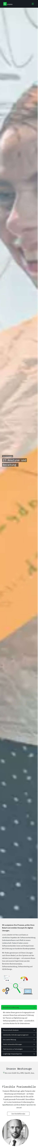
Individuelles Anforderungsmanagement (15, 1035)
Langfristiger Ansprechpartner (12, 1054)
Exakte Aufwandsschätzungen (12, 1044)
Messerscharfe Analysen (11, 1030)
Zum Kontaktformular (18, 1114)
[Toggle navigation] (33, 4)
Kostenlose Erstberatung (11, 1007)
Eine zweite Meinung (9, 1039)
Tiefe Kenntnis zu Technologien (13, 1049)
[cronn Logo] (7, 4)
